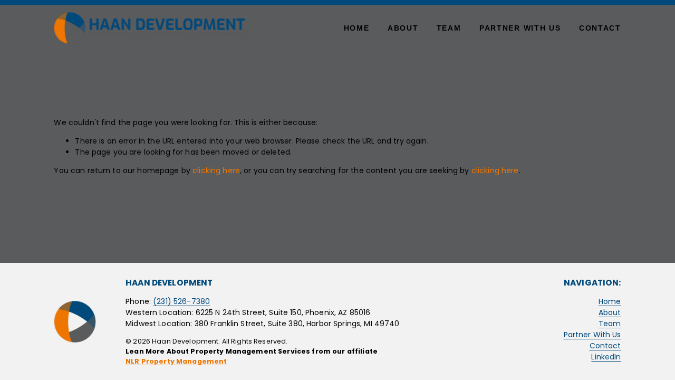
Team (449, 28)
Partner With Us (520, 28)
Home (357, 28)
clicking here (216, 170)
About (403, 28)
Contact (600, 28)
